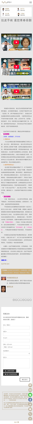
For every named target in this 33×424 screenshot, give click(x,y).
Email (4, 337)
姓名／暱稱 (6, 325)
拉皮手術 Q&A (5, 264)
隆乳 (7, 407)
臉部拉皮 (10, 287)
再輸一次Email (7, 344)
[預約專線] (30, 414)
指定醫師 (5, 350)
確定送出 (25, 379)
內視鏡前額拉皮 (12, 278)
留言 (4, 357)
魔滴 (11, 407)
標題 (4, 331)
